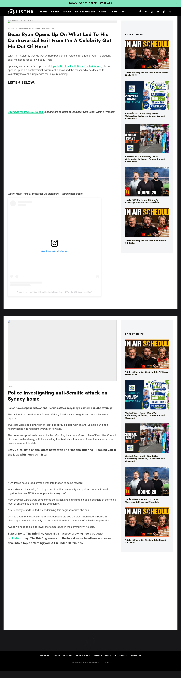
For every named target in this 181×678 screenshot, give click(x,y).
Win (123, 11)
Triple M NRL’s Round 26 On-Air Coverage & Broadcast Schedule (142, 201)
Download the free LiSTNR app (26, 112)
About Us (44, 655)
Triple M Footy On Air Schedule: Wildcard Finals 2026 (147, 73)
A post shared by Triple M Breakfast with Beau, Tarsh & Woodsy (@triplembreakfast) (54, 292)
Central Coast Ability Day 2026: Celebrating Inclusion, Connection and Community (145, 116)
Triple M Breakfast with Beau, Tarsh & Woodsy (35, 28)
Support (123, 655)
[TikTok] (164, 11)
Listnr (16, 538)
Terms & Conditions (62, 655)
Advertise (136, 655)
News (114, 11)
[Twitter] (146, 11)
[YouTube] (158, 11)
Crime (102, 11)
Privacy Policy (83, 655)
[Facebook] (140, 11)
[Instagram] (152, 11)
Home (43, 11)
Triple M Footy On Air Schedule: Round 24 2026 (145, 241)
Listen (55, 11)
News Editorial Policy (105, 655)
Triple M (11, 28)
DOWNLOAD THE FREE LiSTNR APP (90, 3)
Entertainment (85, 11)
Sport (67, 11)
